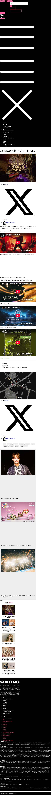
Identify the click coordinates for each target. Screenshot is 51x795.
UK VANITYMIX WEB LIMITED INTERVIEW (9, 498)
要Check (17, 446)
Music (4, 714)
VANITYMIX (16, 444)
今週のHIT (28, 444)
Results (13, 8)
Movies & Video (6, 713)
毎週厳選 (5, 446)
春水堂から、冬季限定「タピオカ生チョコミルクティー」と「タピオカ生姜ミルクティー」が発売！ (8, 629)
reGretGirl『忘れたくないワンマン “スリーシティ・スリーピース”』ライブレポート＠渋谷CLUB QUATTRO (17, 596)
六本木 (33, 444)
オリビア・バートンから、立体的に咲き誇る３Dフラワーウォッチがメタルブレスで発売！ (8, 659)
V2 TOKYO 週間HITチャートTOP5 (9, 617)
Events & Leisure (7, 711)
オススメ (21, 444)
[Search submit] (11, 6)
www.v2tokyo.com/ (5, 358)
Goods (4, 706)
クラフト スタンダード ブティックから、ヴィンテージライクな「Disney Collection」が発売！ (8, 672)
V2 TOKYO (9, 444)
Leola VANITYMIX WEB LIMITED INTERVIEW (8, 644)
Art (3, 697)
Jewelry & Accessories (8, 710)
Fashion (5, 702)
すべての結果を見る (15, 11)
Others (4, 716)
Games (4, 705)
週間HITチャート (24, 446)
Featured (5, 703)
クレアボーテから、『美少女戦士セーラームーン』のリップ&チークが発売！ (17, 545)
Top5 (4, 444)
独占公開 (11, 446)
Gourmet (5, 708)
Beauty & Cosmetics (7, 699)
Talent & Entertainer (8, 718)
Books (4, 700)
